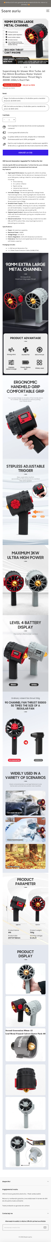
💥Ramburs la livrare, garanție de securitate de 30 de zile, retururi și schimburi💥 (26, 3)
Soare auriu (11, 10)
